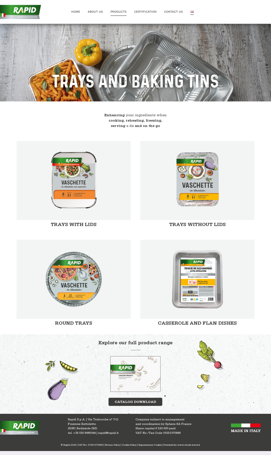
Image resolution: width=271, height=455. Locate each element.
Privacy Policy (112, 445)
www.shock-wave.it (188, 445)
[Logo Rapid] (21, 5)
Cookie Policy (129, 445)
